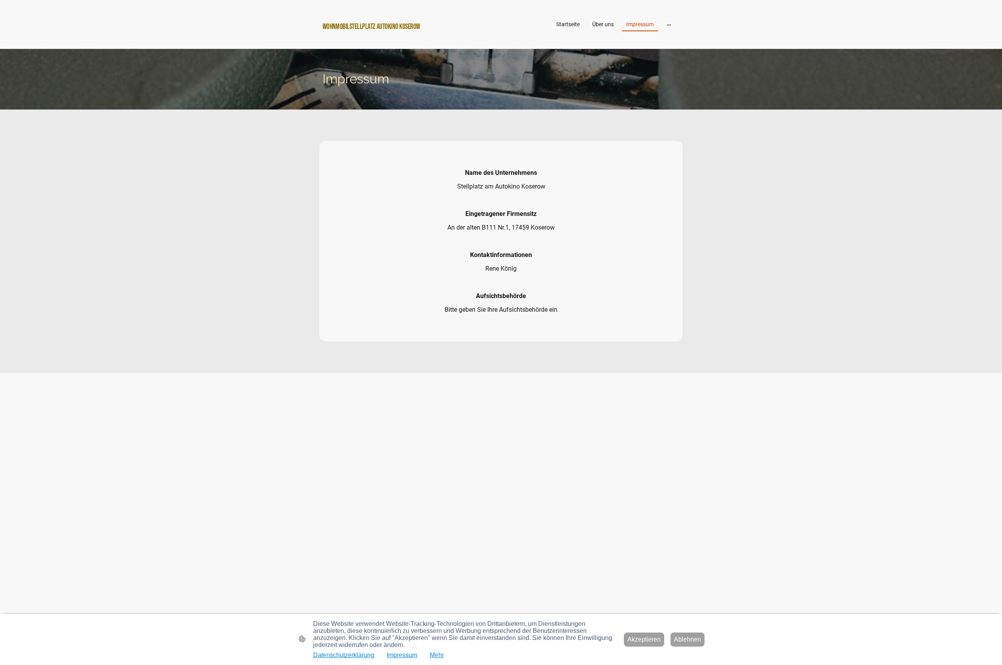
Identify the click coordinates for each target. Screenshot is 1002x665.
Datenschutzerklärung (343, 655)
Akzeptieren (644, 639)
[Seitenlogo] (380, 39)
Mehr (437, 655)
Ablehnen (687, 639)
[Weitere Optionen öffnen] (668, 24)
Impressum (402, 655)
